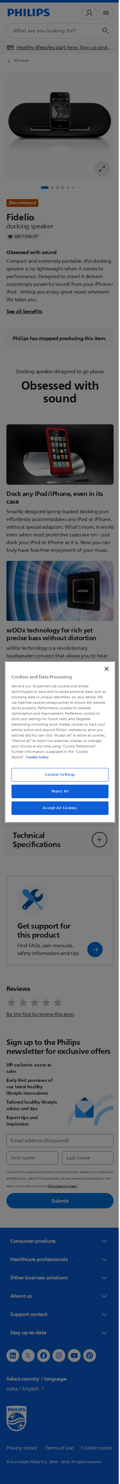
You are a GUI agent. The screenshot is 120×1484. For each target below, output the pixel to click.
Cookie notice (35, 757)
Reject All (57, 791)
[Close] (103, 669)
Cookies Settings (57, 775)
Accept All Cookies (58, 808)
